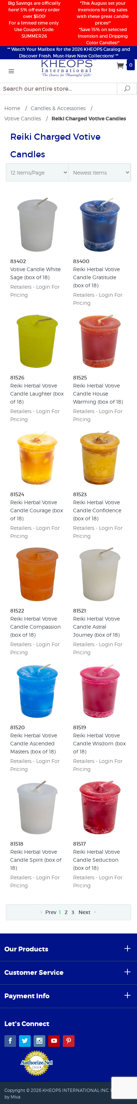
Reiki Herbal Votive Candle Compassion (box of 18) (35, 626)
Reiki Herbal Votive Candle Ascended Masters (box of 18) (33, 743)
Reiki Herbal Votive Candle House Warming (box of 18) (98, 393)
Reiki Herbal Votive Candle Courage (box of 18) (36, 510)
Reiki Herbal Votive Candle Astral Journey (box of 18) (96, 626)
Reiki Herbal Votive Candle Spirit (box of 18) (35, 860)
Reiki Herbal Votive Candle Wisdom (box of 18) (99, 743)
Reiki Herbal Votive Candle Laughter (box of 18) (37, 393)
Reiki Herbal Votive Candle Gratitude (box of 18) (96, 277)
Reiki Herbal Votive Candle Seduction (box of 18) (96, 860)
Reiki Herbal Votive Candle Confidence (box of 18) (97, 510)
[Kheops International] (68, 67)
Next (85, 912)
